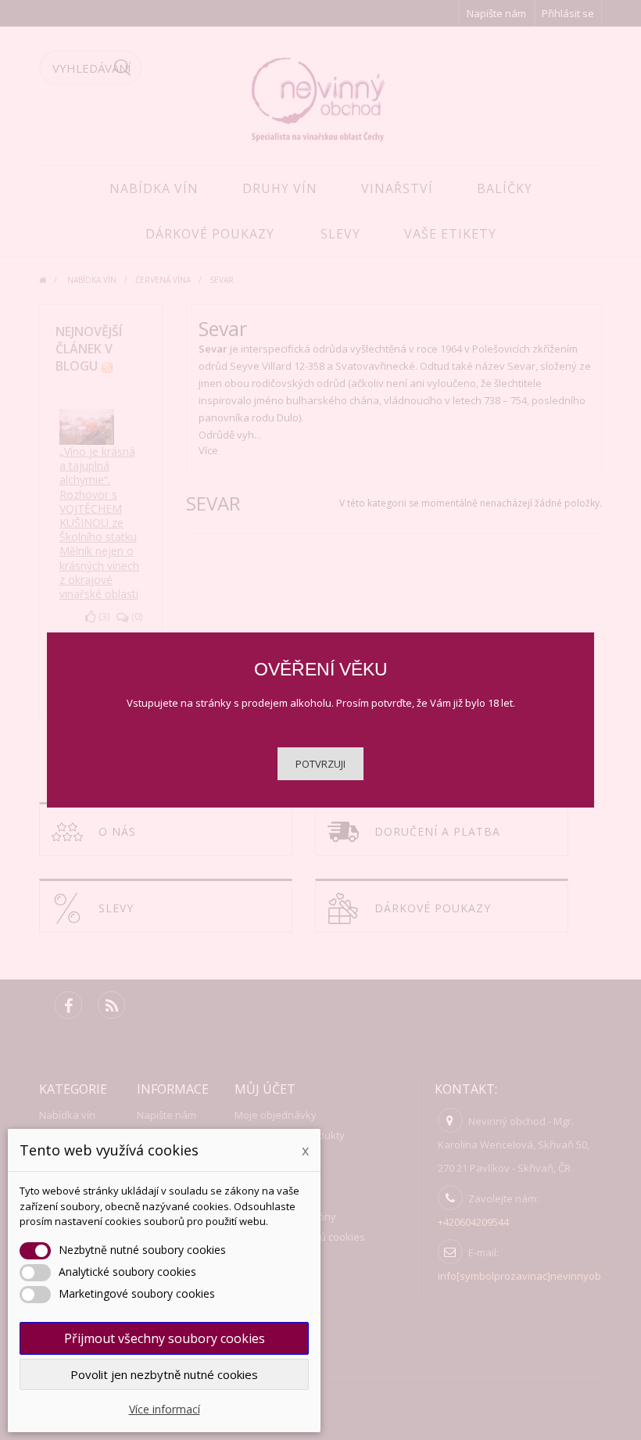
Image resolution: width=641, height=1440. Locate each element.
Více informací (164, 1409)
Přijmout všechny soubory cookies (164, 1338)
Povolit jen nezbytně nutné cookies (164, 1374)
